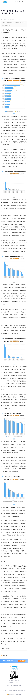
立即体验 (22, 660)
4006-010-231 (17, 1)
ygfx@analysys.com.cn (17, 685)
